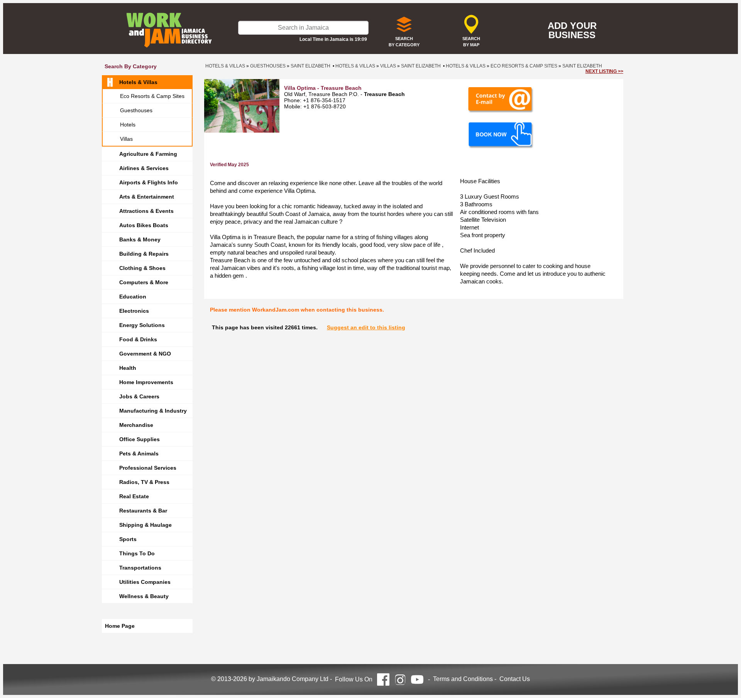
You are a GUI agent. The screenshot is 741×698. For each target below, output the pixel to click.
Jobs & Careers (139, 396)
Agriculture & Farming (148, 154)
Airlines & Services (144, 168)
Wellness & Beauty (144, 596)
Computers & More (143, 282)
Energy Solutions (142, 325)
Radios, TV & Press (144, 482)
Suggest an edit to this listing (366, 327)
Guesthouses (136, 110)
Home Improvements (146, 382)
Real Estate (134, 496)
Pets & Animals (139, 453)
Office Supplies (139, 439)
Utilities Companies (145, 582)
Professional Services (147, 468)
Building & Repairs (144, 254)
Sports (128, 539)
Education (132, 296)
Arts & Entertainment (146, 197)
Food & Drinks (138, 339)
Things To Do (137, 553)
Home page (120, 626)
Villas (126, 139)
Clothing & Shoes (142, 268)
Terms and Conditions (463, 679)
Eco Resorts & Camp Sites (152, 96)
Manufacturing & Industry (153, 411)
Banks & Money (140, 239)
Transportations (140, 568)
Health (127, 368)
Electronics (134, 311)
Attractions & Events (146, 211)
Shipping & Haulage (145, 525)
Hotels (127, 124)
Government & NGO (145, 354)
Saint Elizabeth (310, 66)
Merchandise (136, 425)
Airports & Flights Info (148, 182)
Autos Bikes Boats (143, 225)
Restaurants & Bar (143, 510)
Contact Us (514, 679)
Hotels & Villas (138, 82)
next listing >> (604, 71)
